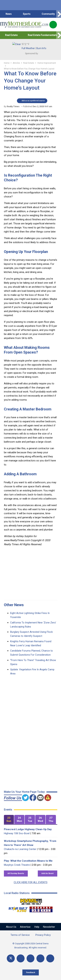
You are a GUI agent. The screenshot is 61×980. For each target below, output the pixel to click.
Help (36, 926)
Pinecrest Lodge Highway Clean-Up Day (28, 829)
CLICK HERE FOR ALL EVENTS (30, 882)
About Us (11, 926)
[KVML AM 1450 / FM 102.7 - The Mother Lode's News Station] (31, 901)
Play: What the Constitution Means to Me (28, 860)
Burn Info (41, 48)
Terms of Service (20, 934)
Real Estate (11, 35)
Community (48, 14)
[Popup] (53, 24)
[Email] (40, 958)
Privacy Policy (43, 934)
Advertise (25, 926)
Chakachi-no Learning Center (20, 849)
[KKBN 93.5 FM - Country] (41, 909)
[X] (11, 958)
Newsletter (49, 926)
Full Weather (28, 48)
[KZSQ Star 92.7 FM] (16, 909)
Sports (26, 14)
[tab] (9, 819)
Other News (14, 605)
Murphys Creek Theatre (17, 864)
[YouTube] (31, 958)
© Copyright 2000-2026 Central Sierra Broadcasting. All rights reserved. (30, 945)
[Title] (50, 958)
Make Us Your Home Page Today (24, 791)
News (9, 14)
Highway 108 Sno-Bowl (16, 833)
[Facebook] (21, 958)
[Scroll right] (58, 14)
